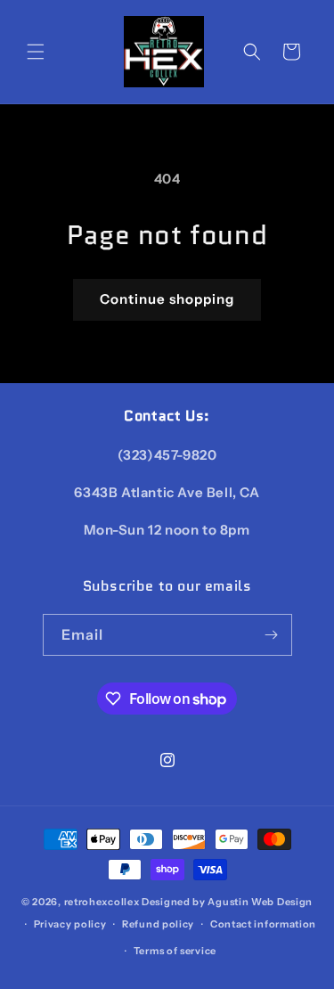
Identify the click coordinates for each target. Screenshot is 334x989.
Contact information (263, 924)
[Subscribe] (271, 635)
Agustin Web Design (260, 901)
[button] (35, 51)
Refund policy (158, 924)
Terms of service (175, 950)
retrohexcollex (102, 901)
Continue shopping (167, 298)
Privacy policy (70, 924)
